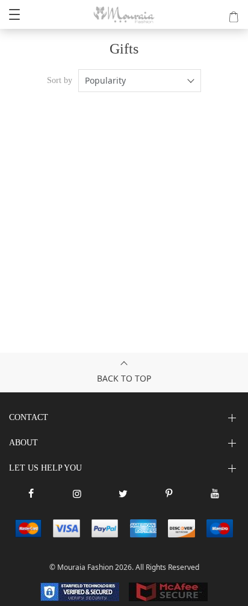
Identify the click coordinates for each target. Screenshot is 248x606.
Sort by (59, 80)
